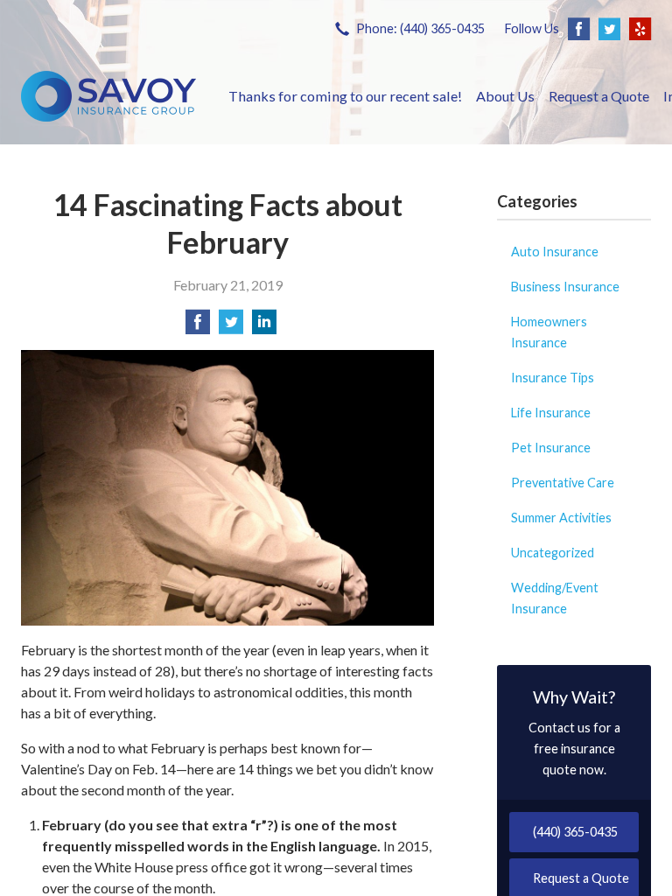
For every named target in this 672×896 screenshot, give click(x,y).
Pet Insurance (551, 447)
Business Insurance (565, 286)
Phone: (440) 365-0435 (420, 28)
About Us (505, 96)
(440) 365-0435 (575, 831)
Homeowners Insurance (549, 332)
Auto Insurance (554, 251)
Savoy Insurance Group (108, 96)
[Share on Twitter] (231, 326)
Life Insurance (551, 412)
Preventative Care (562, 482)
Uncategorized (552, 552)
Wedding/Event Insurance (554, 598)
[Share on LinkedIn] (264, 326)
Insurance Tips (552, 377)
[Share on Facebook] (198, 326)
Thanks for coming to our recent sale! (345, 96)
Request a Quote (599, 96)
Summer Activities (561, 517)
